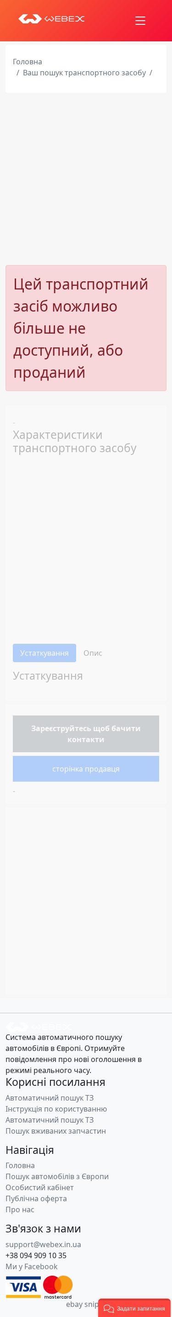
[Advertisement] (86, 179)
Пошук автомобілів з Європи (57, 1176)
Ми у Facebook (32, 1266)
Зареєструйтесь (61, 728)
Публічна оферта (36, 1198)
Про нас (20, 1209)
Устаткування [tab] (44, 653)
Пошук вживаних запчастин (56, 1131)
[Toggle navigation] (140, 20)
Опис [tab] (92, 653)
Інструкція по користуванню (56, 1109)
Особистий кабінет (40, 1187)
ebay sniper (86, 1304)
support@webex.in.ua (43, 1244)
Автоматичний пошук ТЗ (50, 1098)
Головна (27, 62)
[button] (134, 1308)
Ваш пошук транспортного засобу (84, 73)
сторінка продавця (86, 769)
